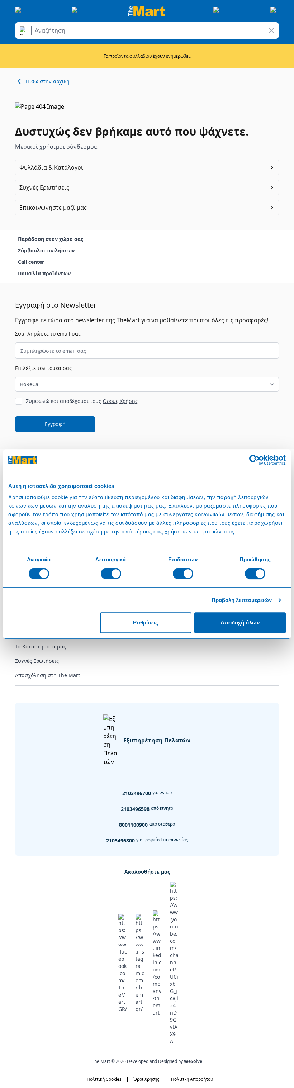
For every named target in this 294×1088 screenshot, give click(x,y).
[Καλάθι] (274, 11)
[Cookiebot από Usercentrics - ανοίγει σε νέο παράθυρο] (254, 460)
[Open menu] (19, 11)
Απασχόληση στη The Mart (47, 675)
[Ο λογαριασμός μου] (217, 11)
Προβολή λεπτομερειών (242, 600)
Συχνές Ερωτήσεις (37, 660)
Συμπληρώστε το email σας (48, 333)
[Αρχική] (146, 11)
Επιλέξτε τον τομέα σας (43, 368)
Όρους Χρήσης (120, 401)
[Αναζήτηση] (24, 30)
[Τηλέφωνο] (76, 11)
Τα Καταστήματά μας (40, 646)
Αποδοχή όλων (240, 622)
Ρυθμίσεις (145, 622)
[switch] (111, 573)
